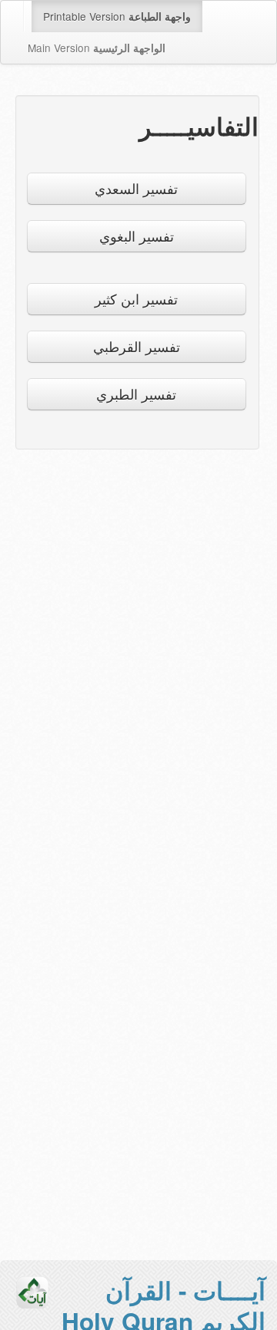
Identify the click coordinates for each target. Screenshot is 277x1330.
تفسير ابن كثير (136, 298)
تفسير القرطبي (136, 346)
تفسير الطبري (136, 393)
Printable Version (117, 16)
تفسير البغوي (136, 235)
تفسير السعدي (136, 188)
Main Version (96, 47)
